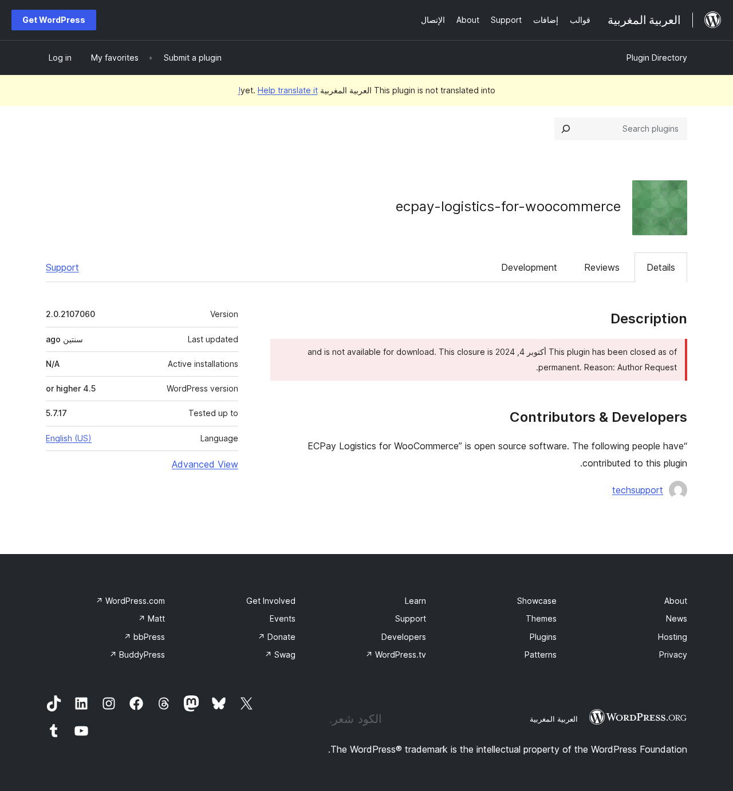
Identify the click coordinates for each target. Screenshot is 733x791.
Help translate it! (278, 90)
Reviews (602, 267)
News (676, 618)
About (675, 601)
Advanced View (205, 464)
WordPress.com (130, 601)
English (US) (69, 438)
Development (529, 267)
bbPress (144, 637)
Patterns (541, 654)
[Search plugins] (565, 128)
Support (62, 267)
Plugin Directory (656, 57)
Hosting (672, 637)
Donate (276, 637)
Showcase (537, 601)
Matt (151, 618)
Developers (403, 637)
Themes (541, 618)
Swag (280, 654)
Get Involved (270, 601)
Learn (415, 601)
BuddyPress (137, 654)
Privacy (673, 654)
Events (282, 618)
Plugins (543, 637)
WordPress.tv (395, 654)
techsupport (637, 490)
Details (661, 267)
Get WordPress (53, 20)
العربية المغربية (554, 718)
